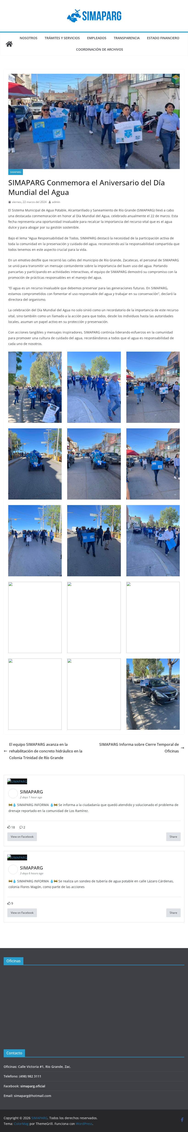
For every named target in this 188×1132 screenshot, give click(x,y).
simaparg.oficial (32, 1086)
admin (56, 202)
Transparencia (127, 38)
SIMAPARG (15, 172)
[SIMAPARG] (9, 43)
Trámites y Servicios (62, 38)
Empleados (96, 38)
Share (173, 837)
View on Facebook (22, 837)
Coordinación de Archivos (99, 49)
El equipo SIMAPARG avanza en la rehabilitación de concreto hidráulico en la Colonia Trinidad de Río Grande (45, 751)
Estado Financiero (163, 38)
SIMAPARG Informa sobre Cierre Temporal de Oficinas (139, 748)
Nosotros (28, 38)
